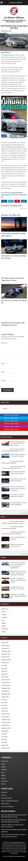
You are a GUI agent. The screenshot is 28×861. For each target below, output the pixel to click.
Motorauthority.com (7, 194)
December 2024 (6, 651)
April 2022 (4, 742)
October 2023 (5, 691)
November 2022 (6, 722)
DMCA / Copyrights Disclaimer (9, 801)
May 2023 (4, 705)
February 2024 (6, 679)
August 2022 (5, 731)
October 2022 (5, 725)
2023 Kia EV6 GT (6, 167)
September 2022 (6, 728)
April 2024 (4, 674)
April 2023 (4, 708)
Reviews (4, 626)
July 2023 (4, 699)
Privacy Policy (5, 803)
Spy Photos (5, 52)
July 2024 (4, 665)
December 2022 (6, 719)
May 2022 (4, 739)
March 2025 (5, 642)
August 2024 (5, 662)
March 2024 (5, 677)
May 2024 (4, 671)
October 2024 (5, 657)
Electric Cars (5, 609)
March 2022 (5, 745)
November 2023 (6, 688)
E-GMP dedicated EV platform (12, 146)
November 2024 (6, 654)
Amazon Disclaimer (6, 798)
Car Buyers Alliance (15, 2)
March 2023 (5, 711)
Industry (4, 614)
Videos (4, 631)
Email (3, 372)
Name (3, 363)
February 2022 (6, 748)
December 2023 (6, 685)
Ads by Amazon (23, 208)
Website (3, 380)
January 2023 (5, 716)
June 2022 (4, 736)
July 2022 (4, 734)
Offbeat (4, 623)
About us (3, 795)
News (3, 620)
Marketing (4, 617)
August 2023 (5, 696)
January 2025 (5, 648)
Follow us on (11, 415)
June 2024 (4, 668)
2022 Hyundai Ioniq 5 (10, 55)
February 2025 (6, 645)
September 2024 (6, 659)
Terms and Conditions (7, 806)
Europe (4, 611)
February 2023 (6, 714)
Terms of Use (24, 851)
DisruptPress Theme (20, 856)
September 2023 (6, 694)
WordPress (10, 856)
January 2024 (5, 682)
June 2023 (4, 702)
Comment (4, 343)
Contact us (4, 792)
